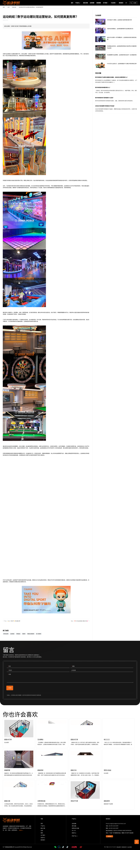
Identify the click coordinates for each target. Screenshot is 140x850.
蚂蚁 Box (74, 833)
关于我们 (43, 835)
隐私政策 (119, 847)
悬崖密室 (19, 764)
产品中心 (43, 826)
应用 (42, 830)
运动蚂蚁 (12, 633)
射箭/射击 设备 (75, 828)
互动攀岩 (52, 733)
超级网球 (52, 764)
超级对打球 (19, 733)
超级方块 (85, 764)
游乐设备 (74, 826)
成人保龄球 (38, 633)
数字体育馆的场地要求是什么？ (116, 90)
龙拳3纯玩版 (52, 794)
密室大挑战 (118, 764)
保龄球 (23, 633)
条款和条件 (124, 847)
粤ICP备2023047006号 (110, 847)
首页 (4, 7)
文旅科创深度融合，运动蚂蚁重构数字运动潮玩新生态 (116, 30)
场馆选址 (18, 633)
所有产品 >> (75, 836)
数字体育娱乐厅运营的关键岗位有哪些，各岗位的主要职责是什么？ (116, 80)
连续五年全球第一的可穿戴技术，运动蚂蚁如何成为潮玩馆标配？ (116, 39)
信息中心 (43, 837)
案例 (42, 833)
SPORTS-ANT (12, 3)
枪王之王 (118, 733)
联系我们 (43, 840)
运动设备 (74, 823)
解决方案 (43, 828)
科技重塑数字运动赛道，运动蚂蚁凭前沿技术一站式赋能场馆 (116, 56)
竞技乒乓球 (85, 794)
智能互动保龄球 (30, 633)
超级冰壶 (19, 794)
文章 (8, 7)
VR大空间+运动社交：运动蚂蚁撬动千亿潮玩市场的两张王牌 (116, 65)
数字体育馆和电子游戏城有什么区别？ (116, 100)
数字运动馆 (5, 633)
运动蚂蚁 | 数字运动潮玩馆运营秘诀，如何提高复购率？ (31, 7)
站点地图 (130, 847)
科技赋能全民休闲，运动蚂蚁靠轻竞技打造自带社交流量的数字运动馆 (116, 48)
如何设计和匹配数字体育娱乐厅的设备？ (116, 109)
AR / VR (74, 830)
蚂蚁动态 (14, 7)
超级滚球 (118, 794)
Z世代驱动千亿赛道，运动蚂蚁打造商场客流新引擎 (116, 21)
